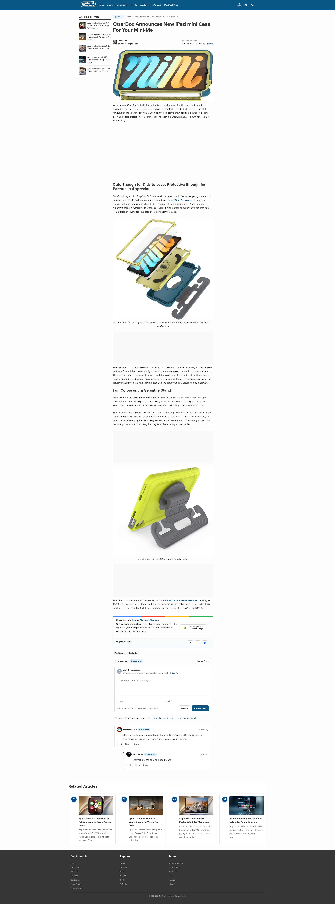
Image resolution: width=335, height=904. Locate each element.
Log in (175, 673)
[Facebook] (204, 642)
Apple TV (144, 4)
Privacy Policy (76, 888)
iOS (170, 875)
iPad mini (133, 653)
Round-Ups (121, 4)
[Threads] (197, 642)
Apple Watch (174, 867)
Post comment (200, 708)
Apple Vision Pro (176, 863)
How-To (133, 4)
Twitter (73, 863)
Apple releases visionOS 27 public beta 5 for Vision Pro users (143, 822)
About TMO (76, 884)
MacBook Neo (171, 4)
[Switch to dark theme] (246, 5)
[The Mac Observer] (88, 5)
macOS (172, 879)
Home (119, 17)
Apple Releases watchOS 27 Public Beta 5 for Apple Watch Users (95, 822)
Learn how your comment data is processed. (174, 718)
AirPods (123, 884)
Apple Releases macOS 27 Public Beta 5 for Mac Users (194, 820)
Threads (74, 875)
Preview (184, 708)
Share (136, 744)
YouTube (74, 871)
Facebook (75, 867)
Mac (121, 871)
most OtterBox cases (180, 200)
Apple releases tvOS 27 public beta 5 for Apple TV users (245, 820)
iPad (122, 879)
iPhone (123, 875)
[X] (190, 642)
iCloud (172, 884)
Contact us (75, 879)
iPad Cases (119, 653)
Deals (110, 4)
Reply (127, 743)
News (101, 4)
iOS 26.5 (157, 4)
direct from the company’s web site (178, 600)
